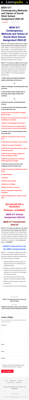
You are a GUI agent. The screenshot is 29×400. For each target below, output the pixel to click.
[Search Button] (27, 2)
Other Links (18, 382)
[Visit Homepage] (14, 2)
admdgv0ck (5, 22)
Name (3, 344)
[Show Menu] (2, 2)
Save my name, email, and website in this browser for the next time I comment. (13, 365)
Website (3, 358)
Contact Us (20, 380)
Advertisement (12, 380)
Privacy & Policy (11, 382)
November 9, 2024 (15, 22)
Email (3, 351)
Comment (4, 325)
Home (6, 380)
